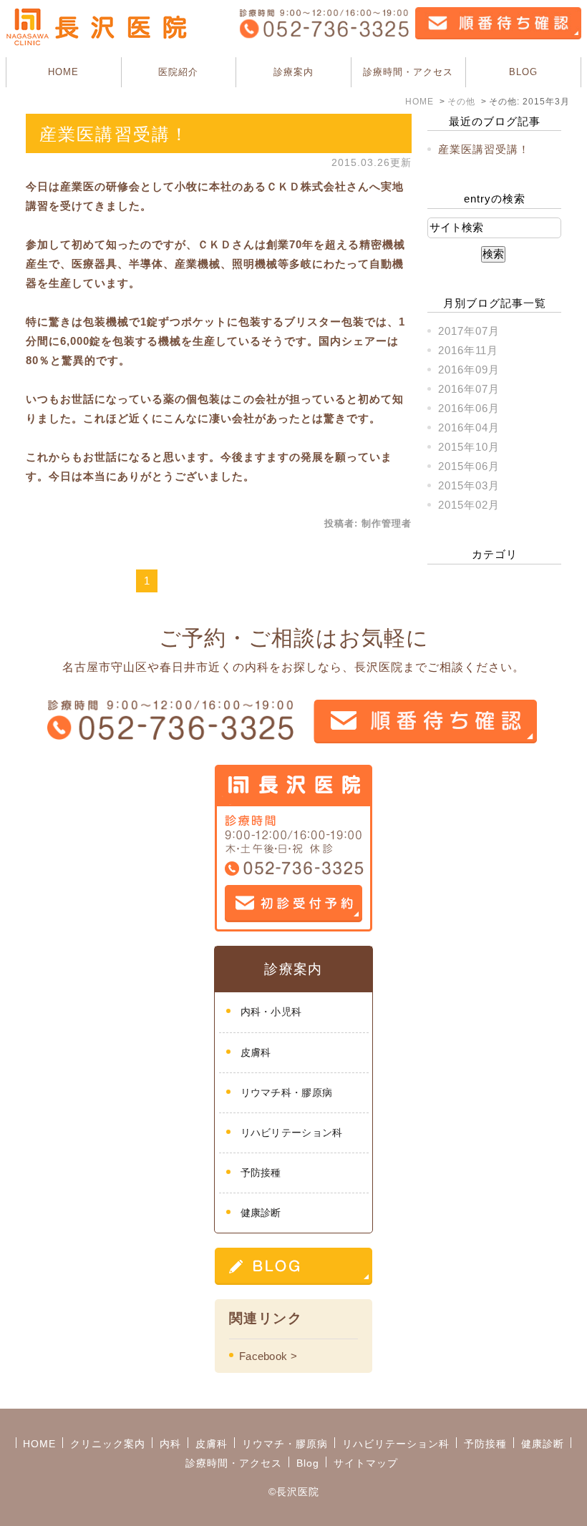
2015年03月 (469, 485)
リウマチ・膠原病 (285, 1443)
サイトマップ (366, 1463)
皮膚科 (256, 1052)
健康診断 (261, 1212)
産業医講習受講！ (114, 134)
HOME (63, 72)
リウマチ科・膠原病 (287, 1092)
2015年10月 (469, 447)
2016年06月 (469, 408)
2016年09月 (469, 369)
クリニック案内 (107, 1443)
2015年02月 (469, 505)
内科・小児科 (271, 1011)
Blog (307, 1463)
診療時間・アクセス (408, 72)
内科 (170, 1443)
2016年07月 (469, 389)
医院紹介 (178, 72)
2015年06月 (469, 466)
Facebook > (268, 1356)
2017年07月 (469, 331)
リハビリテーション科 (292, 1132)
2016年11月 (468, 350)
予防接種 (261, 1172)
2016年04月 (469, 427)
